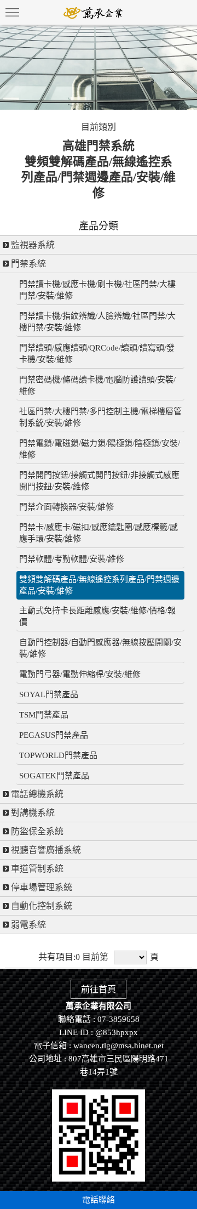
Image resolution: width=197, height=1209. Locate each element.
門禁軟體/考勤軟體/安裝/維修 (71, 559)
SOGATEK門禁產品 (54, 775)
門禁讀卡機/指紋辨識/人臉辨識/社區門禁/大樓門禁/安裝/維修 (97, 322)
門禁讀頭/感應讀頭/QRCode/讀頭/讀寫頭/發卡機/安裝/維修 (97, 353)
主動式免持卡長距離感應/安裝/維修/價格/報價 (97, 616)
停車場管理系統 (40, 887)
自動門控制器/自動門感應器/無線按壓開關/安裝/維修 (100, 648)
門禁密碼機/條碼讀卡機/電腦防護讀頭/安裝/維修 (97, 385)
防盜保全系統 (36, 831)
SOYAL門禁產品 (48, 694)
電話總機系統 (36, 794)
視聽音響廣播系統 (45, 850)
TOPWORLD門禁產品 (58, 755)
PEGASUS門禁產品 (53, 735)
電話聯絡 (98, 1199)
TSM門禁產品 (43, 714)
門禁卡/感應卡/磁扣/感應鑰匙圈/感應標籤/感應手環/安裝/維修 (98, 533)
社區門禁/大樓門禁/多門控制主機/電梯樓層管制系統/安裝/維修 (100, 417)
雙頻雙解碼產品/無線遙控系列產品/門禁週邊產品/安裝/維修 (99, 585)
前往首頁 (98, 989)
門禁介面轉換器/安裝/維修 (66, 506)
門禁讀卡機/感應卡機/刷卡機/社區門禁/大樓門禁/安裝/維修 (97, 290)
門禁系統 (27, 263)
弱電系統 (27, 924)
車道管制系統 (36, 868)
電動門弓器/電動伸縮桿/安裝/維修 (80, 674)
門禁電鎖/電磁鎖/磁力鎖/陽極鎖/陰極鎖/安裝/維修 (99, 449)
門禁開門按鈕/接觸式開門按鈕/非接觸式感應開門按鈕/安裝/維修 (99, 481)
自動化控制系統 (40, 906)
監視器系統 (32, 245)
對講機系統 (32, 812)
